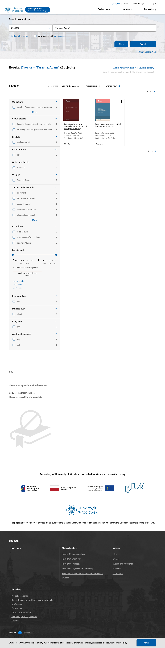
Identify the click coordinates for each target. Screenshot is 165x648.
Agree (146, 643)
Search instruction (147, 52)
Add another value (19, 36)
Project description (19, 596)
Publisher (117, 568)
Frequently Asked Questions (24, 616)
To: (39, 260)
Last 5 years (17, 288)
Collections (104, 9)
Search (143, 44)
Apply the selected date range (27, 274)
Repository (150, 9)
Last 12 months (18, 281)
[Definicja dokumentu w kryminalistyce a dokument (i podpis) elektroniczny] (74, 110)
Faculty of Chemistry (71, 559)
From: (15, 260)
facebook (28, 633)
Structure (67, 144)
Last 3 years (17, 284)
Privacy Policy (121, 643)
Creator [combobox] (15, 28)
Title (115, 554)
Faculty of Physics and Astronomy (77, 568)
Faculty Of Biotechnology (73, 554)
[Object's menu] (90, 101)
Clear (121, 44)
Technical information (21, 612)
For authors (16, 608)
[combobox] (104, 28)
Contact (15, 620)
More (34, 112)
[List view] (119, 86)
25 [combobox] (98, 86)
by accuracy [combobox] (74, 86)
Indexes (127, 9)
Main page (16, 548)
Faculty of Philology (71, 564)
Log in (153, 4)
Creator (116, 559)
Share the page (138, 4)
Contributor (118, 573)
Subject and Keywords (123, 564)
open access (59, 36)
